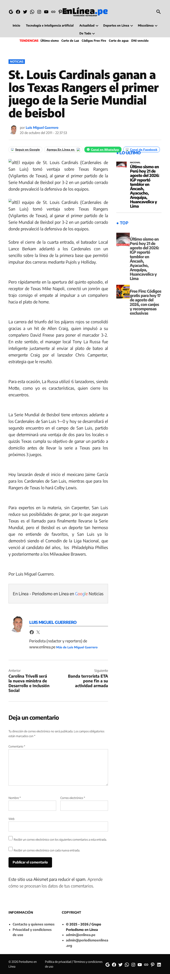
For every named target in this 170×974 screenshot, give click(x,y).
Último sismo (49, 40)
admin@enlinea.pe (80, 935)
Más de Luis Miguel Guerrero (77, 647)
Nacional (135, 163)
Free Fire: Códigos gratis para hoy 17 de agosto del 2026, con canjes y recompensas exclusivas (145, 302)
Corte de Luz (70, 40)
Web (11, 819)
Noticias (16, 61)
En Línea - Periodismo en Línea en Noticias (58, 593)
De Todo (85, 33)
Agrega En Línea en (61, 149)
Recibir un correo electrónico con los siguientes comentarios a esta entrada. (60, 839)
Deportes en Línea (116, 25)
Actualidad (87, 25)
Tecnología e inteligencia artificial (50, 25)
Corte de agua (119, 40)
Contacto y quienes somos (34, 924)
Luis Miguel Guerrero (42, 127)
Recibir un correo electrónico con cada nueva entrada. (47, 850)
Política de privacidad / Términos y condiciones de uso (73, 964)
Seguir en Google (27, 149)
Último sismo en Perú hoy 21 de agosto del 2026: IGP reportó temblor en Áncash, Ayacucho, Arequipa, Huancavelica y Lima (144, 186)
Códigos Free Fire (94, 40)
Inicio (16, 25)
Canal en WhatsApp (105, 149)
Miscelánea (146, 25)
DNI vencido (139, 40)
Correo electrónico (72, 798)
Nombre (14, 798)
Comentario (16, 746)
